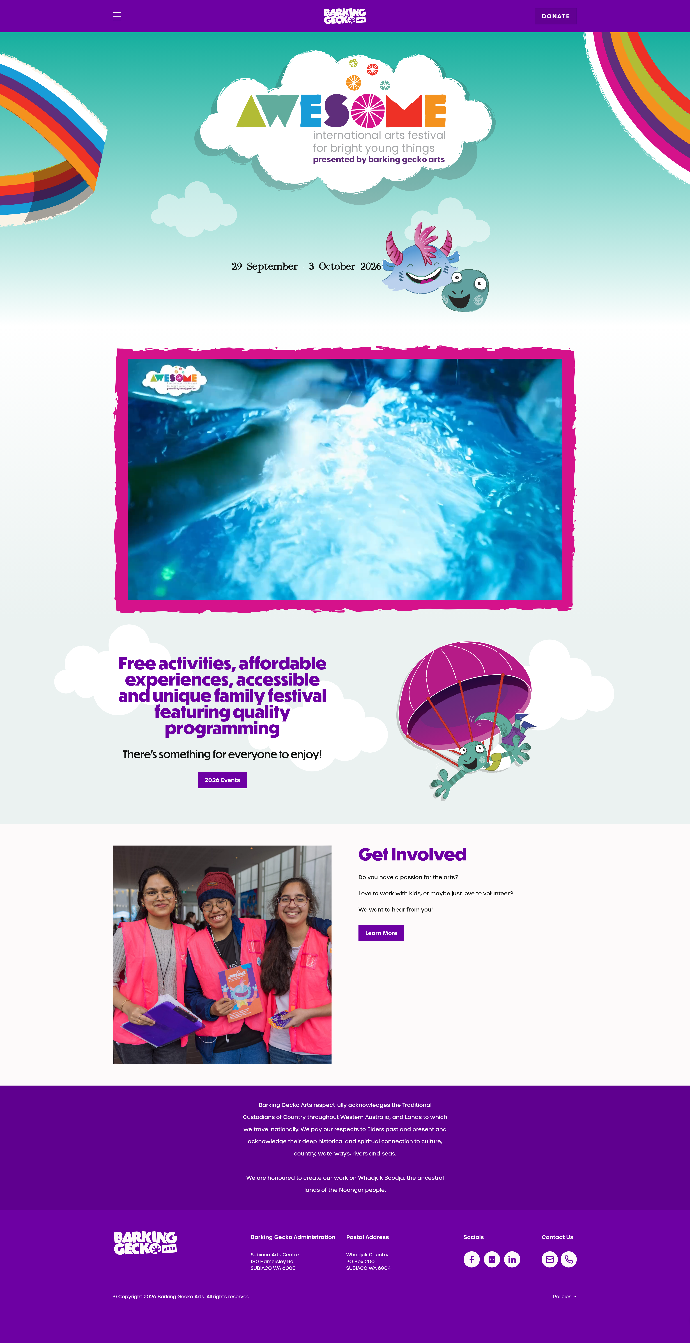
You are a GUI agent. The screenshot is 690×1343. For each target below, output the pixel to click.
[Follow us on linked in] (512, 1259)
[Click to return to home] (345, 16)
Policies (562, 1296)
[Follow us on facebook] (472, 1259)
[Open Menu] (117, 16)
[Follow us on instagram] (492, 1259)
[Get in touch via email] (550, 1259)
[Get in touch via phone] (569, 1259)
